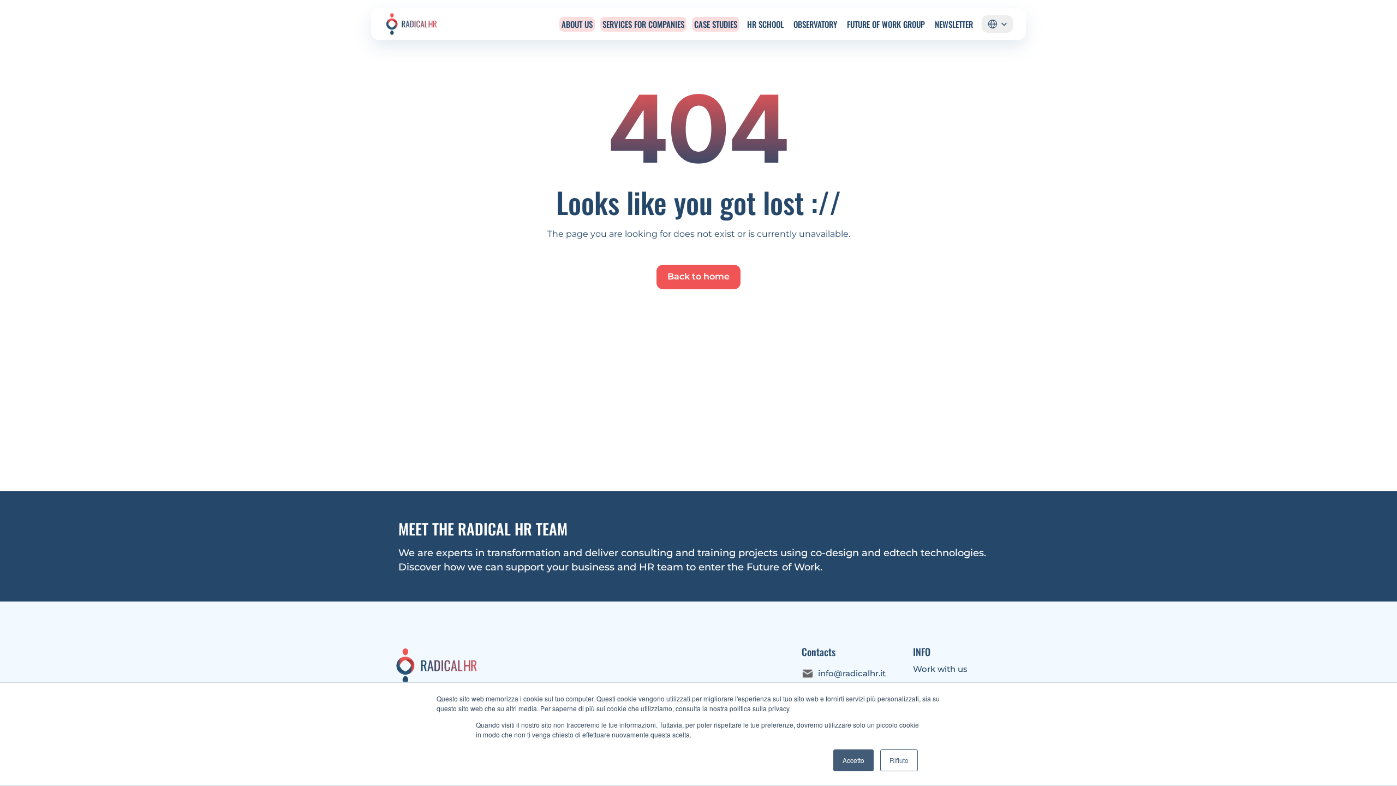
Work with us (940, 669)
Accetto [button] (853, 760)
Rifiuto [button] (899, 760)
